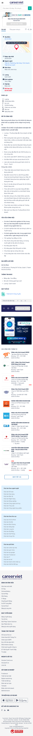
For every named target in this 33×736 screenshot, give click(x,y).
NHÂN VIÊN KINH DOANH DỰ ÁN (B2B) (20, 423)
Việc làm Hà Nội (8, 522)
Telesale (3, 686)
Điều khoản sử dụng (7, 644)
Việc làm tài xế (8, 559)
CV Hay (3, 589)
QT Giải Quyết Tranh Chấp (8, 649)
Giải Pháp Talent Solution (8, 621)
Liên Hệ (3, 665)
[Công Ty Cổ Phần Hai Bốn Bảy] (6, 379)
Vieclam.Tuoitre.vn (7, 660)
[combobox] (15, 8)
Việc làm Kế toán (8, 491)
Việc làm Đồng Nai (9, 527)
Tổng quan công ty (14, 29)
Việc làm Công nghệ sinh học (12, 503)
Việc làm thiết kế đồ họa (11, 564)
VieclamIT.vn (5, 663)
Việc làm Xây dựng (9, 494)
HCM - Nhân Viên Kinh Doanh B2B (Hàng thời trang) (20, 363)
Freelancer (4, 673)
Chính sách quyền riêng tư (9, 647)
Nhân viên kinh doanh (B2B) (20, 352)
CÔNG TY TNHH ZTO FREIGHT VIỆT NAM (19, 465)
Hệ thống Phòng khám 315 (18, 414)
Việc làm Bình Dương (10, 524)
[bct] (16, 731)
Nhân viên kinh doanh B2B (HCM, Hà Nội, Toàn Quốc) (19, 435)
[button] (26, 29)
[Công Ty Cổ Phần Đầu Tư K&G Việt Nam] (6, 365)
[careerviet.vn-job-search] (7, 700)
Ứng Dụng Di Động (6, 601)
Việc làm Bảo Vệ (8, 496)
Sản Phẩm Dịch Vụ (6, 624)
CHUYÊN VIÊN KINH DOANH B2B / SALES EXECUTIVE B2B (20, 449)
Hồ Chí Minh (8, 39)
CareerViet (16, 20)
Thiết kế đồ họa (6, 681)
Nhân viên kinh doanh (7, 688)
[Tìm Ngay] (30, 8)
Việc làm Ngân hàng (9, 498)
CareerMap (4, 593)
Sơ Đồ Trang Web (6, 603)
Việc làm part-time (9, 550)
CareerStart (5, 606)
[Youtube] (8, 710)
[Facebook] (1, 710)
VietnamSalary (5, 591)
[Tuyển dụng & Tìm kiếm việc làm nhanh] (16, 2)
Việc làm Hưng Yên (9, 536)
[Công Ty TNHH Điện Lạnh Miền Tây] (6, 392)
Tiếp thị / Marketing (10, 63)
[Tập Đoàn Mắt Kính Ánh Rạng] (6, 355)
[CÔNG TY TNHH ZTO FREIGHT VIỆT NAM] (6, 464)
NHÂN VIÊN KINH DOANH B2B (20, 401)
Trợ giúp (3, 652)
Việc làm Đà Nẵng (9, 531)
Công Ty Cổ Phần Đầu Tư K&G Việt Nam (19, 367)
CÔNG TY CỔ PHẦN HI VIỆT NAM (20, 453)
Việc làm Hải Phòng (9, 534)
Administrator (5, 690)
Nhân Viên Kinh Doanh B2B (20, 389)
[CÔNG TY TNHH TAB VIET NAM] (6, 425)
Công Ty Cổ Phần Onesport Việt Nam (20, 403)
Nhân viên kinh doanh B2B (19, 377)
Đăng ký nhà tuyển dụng (8, 626)
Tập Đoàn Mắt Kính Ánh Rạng (19, 354)
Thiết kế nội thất (6, 676)
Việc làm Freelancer (9, 555)
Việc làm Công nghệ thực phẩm (13, 508)
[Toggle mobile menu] (2, 2)
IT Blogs (3, 598)
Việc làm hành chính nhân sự (12, 562)
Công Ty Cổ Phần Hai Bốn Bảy (19, 379)
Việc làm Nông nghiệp (10, 501)
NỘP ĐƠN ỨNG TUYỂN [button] (16, 24)
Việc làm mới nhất (6, 586)
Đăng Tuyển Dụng (6, 617)
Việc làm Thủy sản (9, 506)
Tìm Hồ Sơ (4, 619)
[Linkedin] (5, 710)
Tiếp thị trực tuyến (10, 65)
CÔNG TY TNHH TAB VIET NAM (19, 426)
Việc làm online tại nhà (10, 547)
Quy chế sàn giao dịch (7, 642)
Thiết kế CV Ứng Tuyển (13, 294)
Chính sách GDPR (6, 640)
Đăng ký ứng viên (6, 608)
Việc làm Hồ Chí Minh (10, 519)
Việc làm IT (7, 557)
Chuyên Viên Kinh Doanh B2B (20, 463)
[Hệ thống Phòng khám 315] (6, 415)
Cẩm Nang (4, 596)
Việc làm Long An (9, 529)
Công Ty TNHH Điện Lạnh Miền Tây (20, 392)
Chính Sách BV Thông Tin (8, 637)
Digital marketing (6, 678)
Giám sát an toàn (6, 683)
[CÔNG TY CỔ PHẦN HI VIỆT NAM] (6, 450)
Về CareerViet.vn (6, 635)
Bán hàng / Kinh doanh (22, 63)
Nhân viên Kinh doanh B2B (19, 412)
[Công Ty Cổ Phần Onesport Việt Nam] (6, 403)
